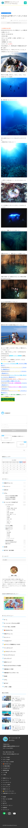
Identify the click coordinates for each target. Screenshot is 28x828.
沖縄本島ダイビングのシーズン (11, 672)
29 (3, 471)
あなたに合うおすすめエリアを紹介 (12, 665)
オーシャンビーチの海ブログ (6, 13)
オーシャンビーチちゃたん (14, 739)
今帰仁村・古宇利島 (11, 509)
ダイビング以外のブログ (15, 542)
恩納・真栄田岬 (10, 512)
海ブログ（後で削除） (14, 550)
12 (17, 465)
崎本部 (8, 533)
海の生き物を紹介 (15, 540)
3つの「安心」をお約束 (9, 626)
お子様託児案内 (6, 766)
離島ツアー (9, 522)
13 (20, 465)
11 (14, 465)
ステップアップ (15, 527)
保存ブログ (15, 543)
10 (10, 465)
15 (3, 467)
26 (17, 469)
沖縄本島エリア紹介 (9, 669)
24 (10, 469)
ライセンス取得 (6, 784)
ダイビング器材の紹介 (15, 497)
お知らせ (14, 490)
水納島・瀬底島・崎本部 (12, 508)
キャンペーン (14, 486)
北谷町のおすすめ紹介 (15, 499)
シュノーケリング (10, 538)
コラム (14, 493)
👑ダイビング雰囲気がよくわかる (12, 644)
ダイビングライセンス (9, 655)
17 (10, 467)
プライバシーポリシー (8, 805)
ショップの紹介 (6, 757)
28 (24, 469)
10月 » (6, 473)
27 (20, 469)
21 (24, 467)
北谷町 (8, 515)
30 (7, 471)
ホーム (5, 619)
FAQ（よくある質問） (8, 799)
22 (3, 469)
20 (20, 467)
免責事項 (5, 807)
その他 (8, 523)
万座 (8, 511)
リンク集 (5, 772)
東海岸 (8, 517)
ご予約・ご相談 (7, 686)
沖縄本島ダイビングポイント (9, 793)
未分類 (14, 547)
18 (14, 467)
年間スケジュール (14, 483)
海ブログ (6, 683)
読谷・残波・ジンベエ (11, 514)
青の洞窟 (9, 532)
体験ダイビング (15, 529)
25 (14, 469)
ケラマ (8, 520)
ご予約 (4, 774)
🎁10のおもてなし (8, 630)
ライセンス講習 (15, 525)
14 (24, 465)
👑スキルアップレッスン (10, 651)
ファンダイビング (15, 504)
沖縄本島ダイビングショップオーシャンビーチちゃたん (11, 2)
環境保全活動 (6, 770)
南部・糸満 (9, 519)
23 (7, 469)
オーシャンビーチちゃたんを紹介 (12, 623)
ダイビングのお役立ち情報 (15, 495)
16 (7, 467)
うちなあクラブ (7, 641)
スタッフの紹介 (6, 759)
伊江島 (8, 506)
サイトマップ (6, 809)
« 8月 (3, 473)
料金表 (5, 676)
